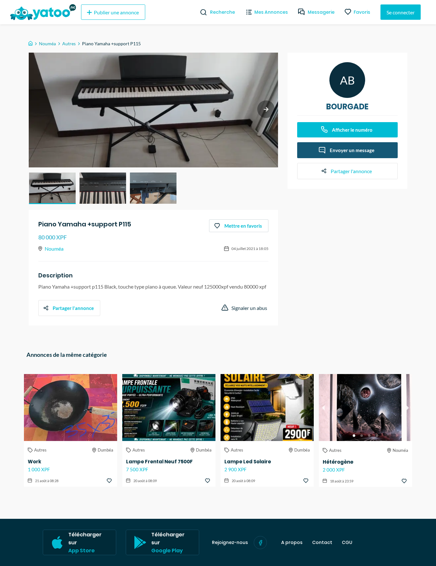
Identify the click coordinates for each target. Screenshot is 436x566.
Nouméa (47, 43)
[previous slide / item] (323, 407)
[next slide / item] (266, 109)
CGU (347, 542)
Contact (322, 542)
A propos (292, 542)
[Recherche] (201, 12)
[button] (52, 188)
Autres (69, 43)
